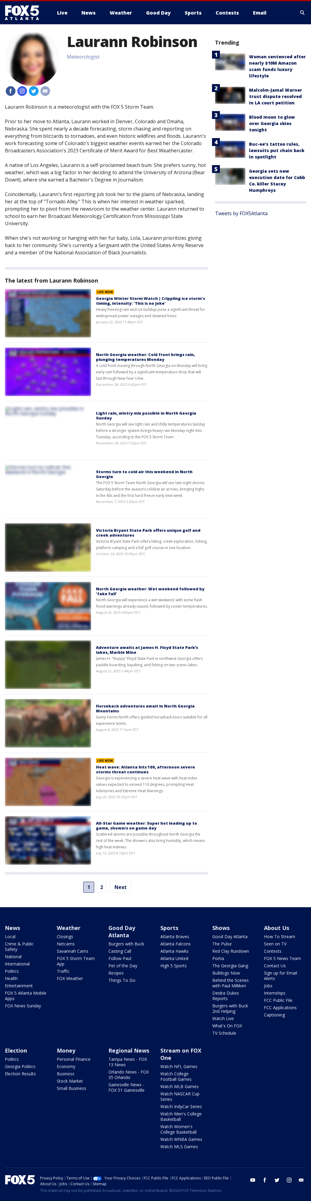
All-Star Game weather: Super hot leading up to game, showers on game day (146, 825)
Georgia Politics (20, 1066)
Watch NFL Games (178, 1066)
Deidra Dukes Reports (225, 995)
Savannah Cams (72, 951)
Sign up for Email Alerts (280, 975)
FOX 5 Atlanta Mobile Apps (25, 995)
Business (65, 1074)
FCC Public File (278, 1000)
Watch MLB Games (179, 1086)
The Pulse (222, 944)
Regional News (128, 1050)
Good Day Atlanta (121, 931)
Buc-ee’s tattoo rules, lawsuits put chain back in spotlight (276, 150)
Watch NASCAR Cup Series (180, 1096)
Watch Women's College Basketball (178, 1129)
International (17, 964)
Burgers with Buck (126, 944)
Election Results (20, 1074)
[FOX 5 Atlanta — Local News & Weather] (25, 12)
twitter (277, 1180)
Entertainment (19, 986)
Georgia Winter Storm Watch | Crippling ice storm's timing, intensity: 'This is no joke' (150, 301)
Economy (66, 1066)
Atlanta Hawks (174, 951)
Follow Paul (119, 958)
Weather (68, 927)
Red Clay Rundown (230, 951)
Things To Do (121, 980)
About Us (276, 927)
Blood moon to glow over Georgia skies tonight (272, 123)
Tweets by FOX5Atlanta (241, 213)
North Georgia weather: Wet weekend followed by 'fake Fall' (150, 591)
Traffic (63, 971)
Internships (274, 993)
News (12, 927)
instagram (289, 1180)
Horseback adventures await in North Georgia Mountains (145, 708)
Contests (273, 951)
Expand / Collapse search (302, 12)
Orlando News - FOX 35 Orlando (128, 1074)
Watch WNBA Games (181, 1139)
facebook (265, 1180)
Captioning (274, 1015)
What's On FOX (227, 1026)
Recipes (116, 973)
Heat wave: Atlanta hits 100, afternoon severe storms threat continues (145, 769)
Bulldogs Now (226, 973)
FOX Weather (70, 978)
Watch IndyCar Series (181, 1106)
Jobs (268, 986)
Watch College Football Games (176, 1076)
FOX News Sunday (23, 1006)
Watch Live (223, 1018)
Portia (218, 958)
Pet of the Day (122, 966)
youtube (253, 1180)
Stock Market (70, 1081)
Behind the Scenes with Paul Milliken (230, 983)
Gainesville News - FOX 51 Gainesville (126, 1087)
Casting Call (119, 951)
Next (120, 887)
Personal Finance (74, 1059)
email (301, 1180)
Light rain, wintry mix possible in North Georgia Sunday (146, 415)
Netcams (66, 944)
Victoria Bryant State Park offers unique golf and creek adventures (148, 533)
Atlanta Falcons (175, 944)
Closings (65, 936)
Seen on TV (275, 944)
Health (11, 978)
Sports (169, 927)
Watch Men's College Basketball (181, 1116)
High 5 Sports (173, 966)
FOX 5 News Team (282, 958)
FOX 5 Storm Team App (76, 961)
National (13, 956)
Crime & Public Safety (19, 946)
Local (10, 936)
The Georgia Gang (230, 966)
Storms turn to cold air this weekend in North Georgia (144, 474)
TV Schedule (224, 1033)
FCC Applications (280, 1007)
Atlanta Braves (174, 936)
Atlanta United (174, 958)
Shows (221, 927)
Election (16, 1050)
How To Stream (279, 936)
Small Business (71, 1088)
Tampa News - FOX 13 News (127, 1061)
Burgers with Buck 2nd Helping (230, 1008)
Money (66, 1050)
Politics (12, 971)
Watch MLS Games (179, 1146)
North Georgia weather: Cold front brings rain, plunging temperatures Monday (145, 357)
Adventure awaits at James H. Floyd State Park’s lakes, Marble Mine (147, 650)
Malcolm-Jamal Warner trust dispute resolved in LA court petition (275, 96)
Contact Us (275, 966)
